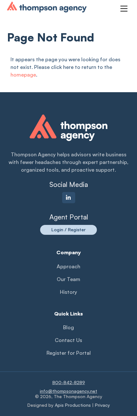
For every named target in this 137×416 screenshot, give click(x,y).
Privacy (102, 405)
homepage (23, 74)
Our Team (68, 279)
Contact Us (68, 340)
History (68, 292)
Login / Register (68, 229)
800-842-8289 (68, 382)
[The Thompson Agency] (47, 9)
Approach (68, 266)
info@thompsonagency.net (68, 391)
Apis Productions (73, 405)
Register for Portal (69, 353)
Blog (68, 327)
